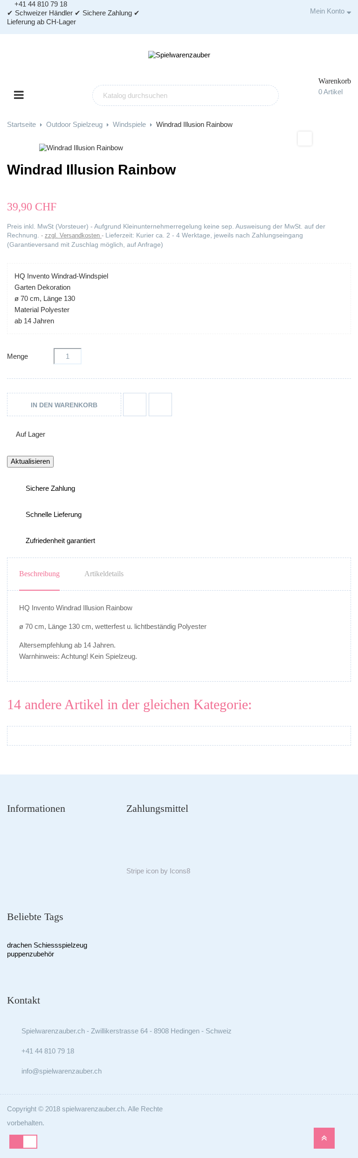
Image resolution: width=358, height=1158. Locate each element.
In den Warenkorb (64, 405)
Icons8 (180, 871)
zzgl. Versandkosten (73, 235)
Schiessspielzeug (60, 945)
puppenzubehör (30, 954)
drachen (19, 945)
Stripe (135, 871)
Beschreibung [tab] (39, 574)
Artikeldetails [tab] (104, 574)
